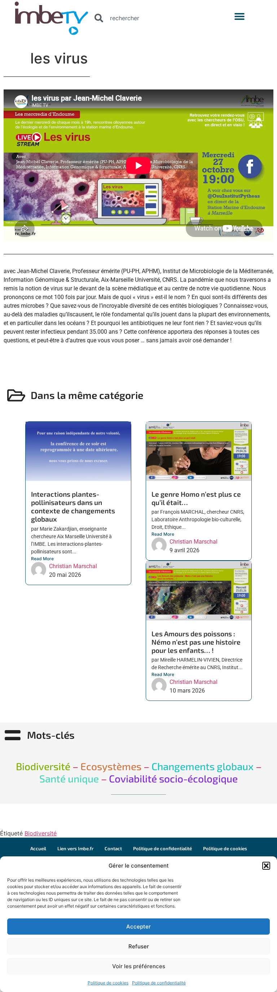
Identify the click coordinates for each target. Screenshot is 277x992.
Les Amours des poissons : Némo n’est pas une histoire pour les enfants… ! (196, 641)
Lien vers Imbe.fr (75, 848)
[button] (266, 865)
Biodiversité (41, 833)
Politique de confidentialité (159, 983)
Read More (42, 558)
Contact (113, 848)
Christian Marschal (73, 566)
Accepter (138, 926)
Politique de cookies (108, 983)
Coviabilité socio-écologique (173, 778)
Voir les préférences (138, 966)
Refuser (138, 946)
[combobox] (152, 18)
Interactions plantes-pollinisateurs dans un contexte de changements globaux (73, 506)
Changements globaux (201, 766)
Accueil (38, 848)
